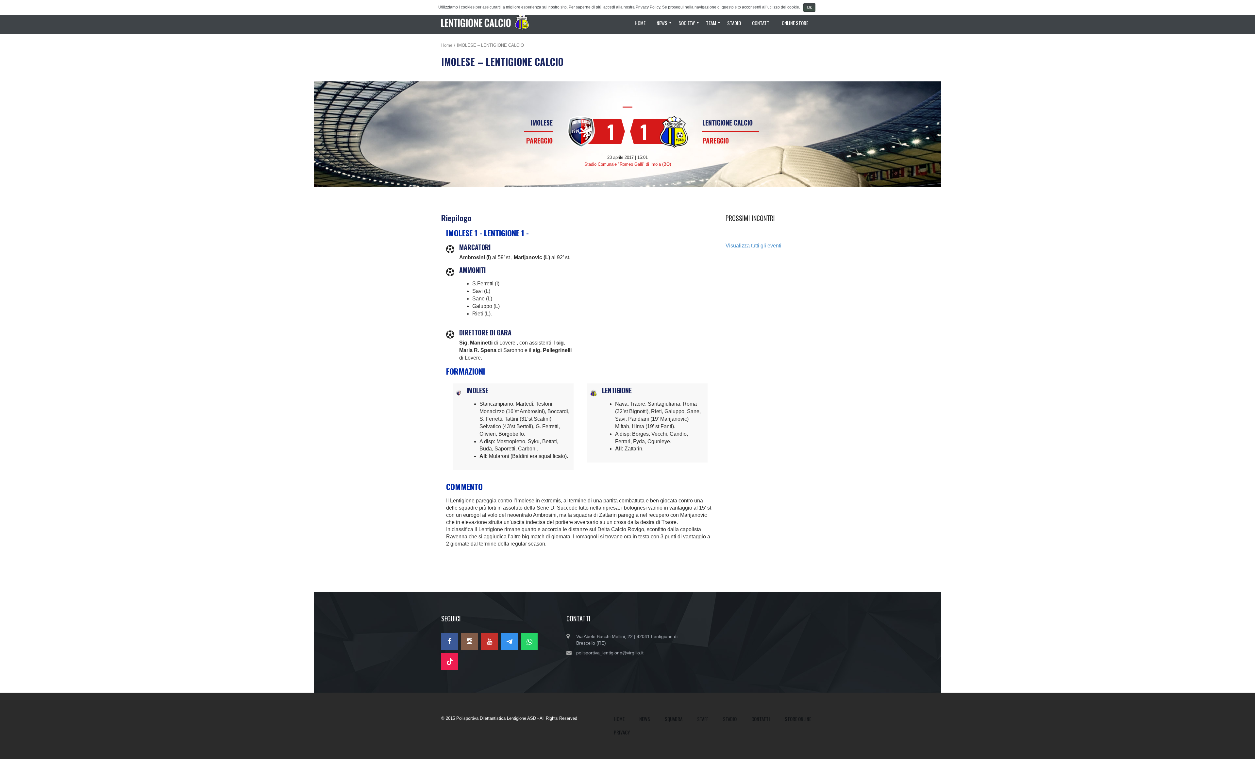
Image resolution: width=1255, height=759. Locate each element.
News (644, 718)
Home (446, 45)
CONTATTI (760, 718)
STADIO (730, 718)
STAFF (702, 718)
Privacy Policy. (648, 7)
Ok (809, 7)
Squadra (673, 718)
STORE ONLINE (798, 718)
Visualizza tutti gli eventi (753, 245)
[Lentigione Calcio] (488, 22)
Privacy (622, 732)
